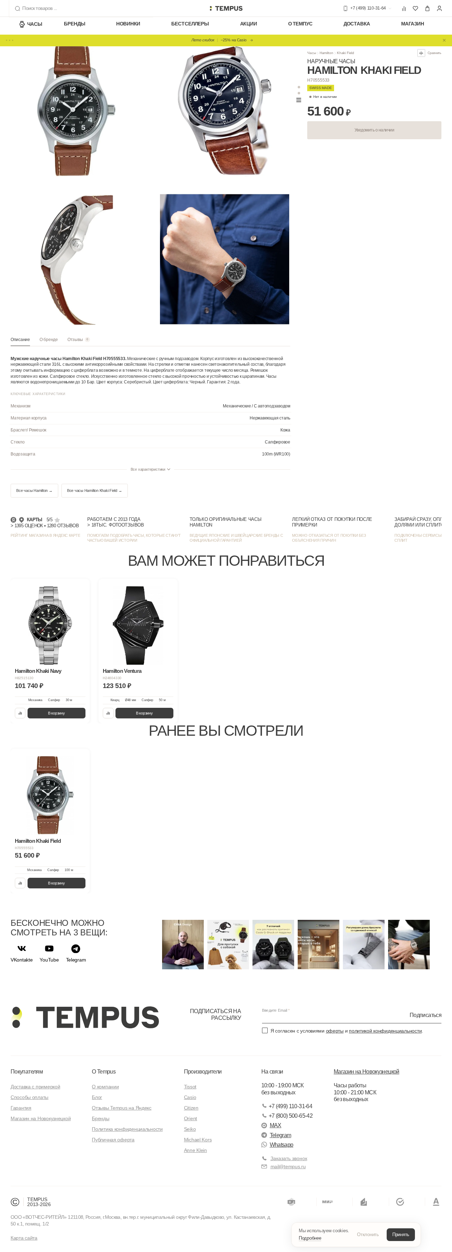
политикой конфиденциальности (385, 1031)
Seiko (190, 1129)
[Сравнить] (20, 713)
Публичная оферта (113, 1139)
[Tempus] (85, 1017)
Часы (34, 24)
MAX (275, 1125)
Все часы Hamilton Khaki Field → (94, 490)
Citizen (191, 1108)
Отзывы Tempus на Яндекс (121, 1108)
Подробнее (310, 1238)
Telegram (280, 1135)
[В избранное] (79, 589)
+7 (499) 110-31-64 (290, 1106)
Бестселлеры (190, 24)
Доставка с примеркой (35, 1086)
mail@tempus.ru (288, 1166)
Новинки (128, 24)
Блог (97, 1097)
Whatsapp (281, 1145)
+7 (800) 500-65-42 (291, 1116)
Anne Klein (195, 1150)
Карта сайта (24, 1238)
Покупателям (27, 1072)
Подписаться (425, 1015)
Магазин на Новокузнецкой (41, 1118)
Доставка (357, 24)
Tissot (190, 1086)
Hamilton (326, 53)
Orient (190, 1118)
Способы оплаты (29, 1097)
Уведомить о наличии (374, 130)
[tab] (20, 341)
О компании (105, 1086)
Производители (203, 1072)
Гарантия (21, 1108)
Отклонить (368, 1234)
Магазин (412, 24)
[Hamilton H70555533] (50, 795)
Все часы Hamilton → (34, 490)
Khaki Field (345, 53)
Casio (190, 1097)
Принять (400, 1234)
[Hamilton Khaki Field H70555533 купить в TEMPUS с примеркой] (226, 8)
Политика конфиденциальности (127, 1129)
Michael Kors (198, 1139)
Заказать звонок (288, 1158)
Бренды (74, 24)
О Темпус (300, 24)
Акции (248, 24)
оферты (335, 1031)
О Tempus (103, 1072)
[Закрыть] (444, 40)
